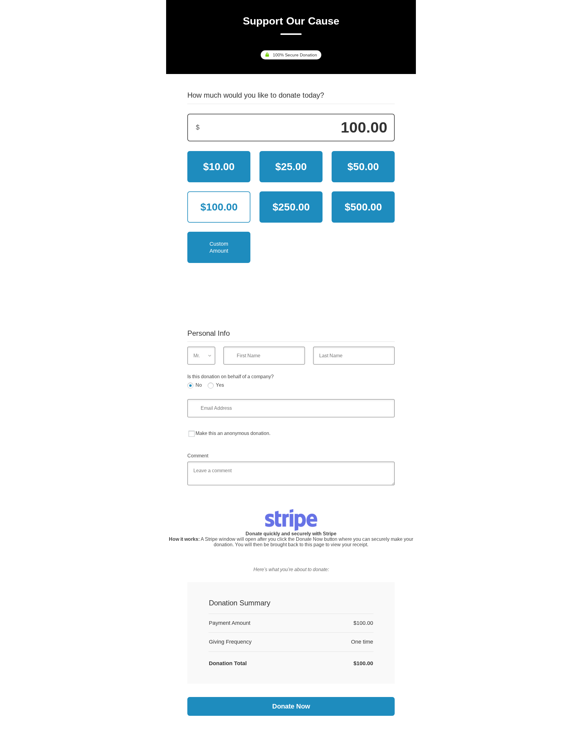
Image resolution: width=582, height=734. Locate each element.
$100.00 (219, 207)
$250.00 (291, 207)
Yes (220, 385)
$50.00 (363, 166)
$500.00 (363, 207)
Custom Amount (218, 247)
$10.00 (219, 166)
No (199, 385)
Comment (197, 455)
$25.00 (291, 166)
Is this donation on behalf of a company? (230, 376)
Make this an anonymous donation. (233, 433)
